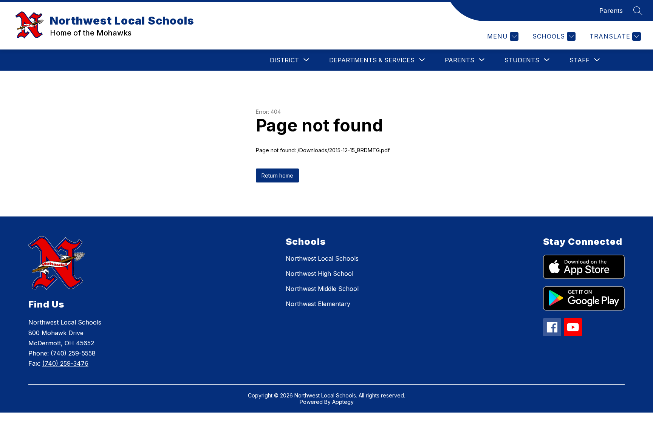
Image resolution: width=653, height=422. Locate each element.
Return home (277, 175)
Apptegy (343, 402)
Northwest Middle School (322, 288)
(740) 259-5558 (73, 353)
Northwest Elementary (318, 304)
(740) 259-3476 (65, 363)
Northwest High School (319, 273)
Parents (611, 10)
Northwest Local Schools (322, 258)
